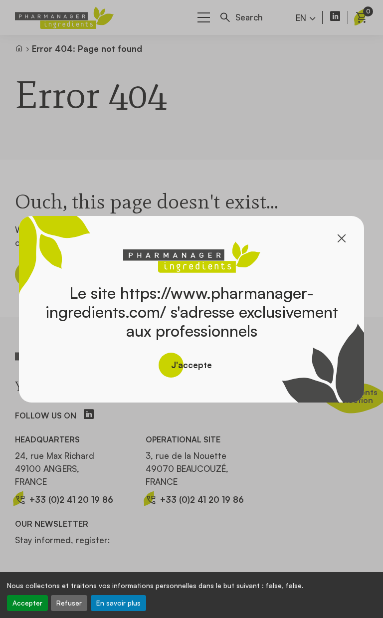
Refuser (69, 603)
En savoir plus (118, 603)
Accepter (27, 603)
